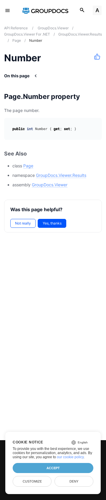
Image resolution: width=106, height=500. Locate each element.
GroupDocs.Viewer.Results (61, 175)
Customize (32, 481)
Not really (23, 223)
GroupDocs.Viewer (49, 184)
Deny (73, 481)
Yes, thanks (52, 223)
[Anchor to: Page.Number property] (87, 96)
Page (28, 165)
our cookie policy (70, 457)
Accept (53, 468)
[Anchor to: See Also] (33, 154)
